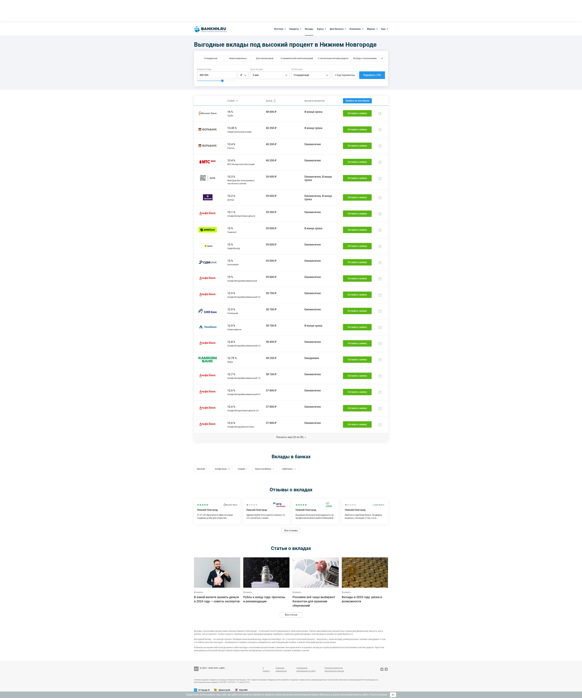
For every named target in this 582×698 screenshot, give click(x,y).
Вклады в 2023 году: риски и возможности (362, 599)
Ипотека (278, 29)
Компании (355, 29)
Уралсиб (201, 469)
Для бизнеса (336, 29)
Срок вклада (256, 69)
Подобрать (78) (372, 75)
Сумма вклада (204, 69)
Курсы (320, 29)
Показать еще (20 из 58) (290, 437)
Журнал (371, 29)
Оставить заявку (357, 113)
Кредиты (294, 29)
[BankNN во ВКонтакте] (382, 669)
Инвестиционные (237, 58)
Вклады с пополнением (364, 58)
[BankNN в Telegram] (386, 669)
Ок (393, 695)
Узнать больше (378, 694)
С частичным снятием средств (333, 58)
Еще (383, 29)
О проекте (266, 669)
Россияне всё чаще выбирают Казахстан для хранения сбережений (314, 601)
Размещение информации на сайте (306, 669)
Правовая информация (281, 669)
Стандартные (210, 58)
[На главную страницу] (210, 29)
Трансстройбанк (263, 469)
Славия (241, 469)
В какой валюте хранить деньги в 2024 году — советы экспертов (217, 599)
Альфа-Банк (221, 469)
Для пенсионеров (264, 58)
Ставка (231, 101)
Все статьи (291, 614)
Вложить (198, 592)
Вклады (309, 29)
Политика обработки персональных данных (334, 669)
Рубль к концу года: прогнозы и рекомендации (264, 599)
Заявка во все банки (357, 100)
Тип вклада (296, 69)
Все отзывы (291, 530)
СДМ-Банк (287, 469)
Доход (269, 101)
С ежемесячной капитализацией (297, 58)
